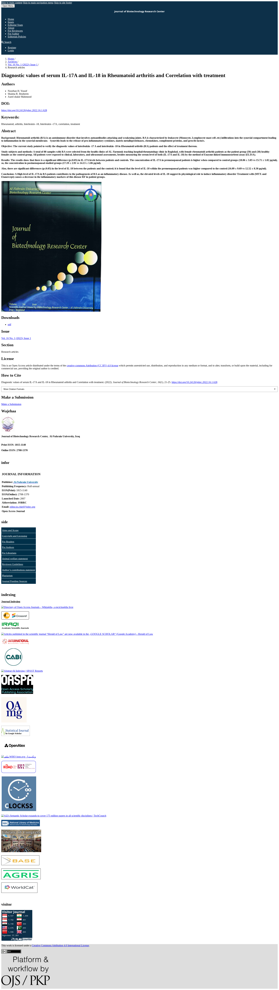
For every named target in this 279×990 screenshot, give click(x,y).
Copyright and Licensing (14, 536)
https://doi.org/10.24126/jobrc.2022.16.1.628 (24, 110)
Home (11, 19)
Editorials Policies (17, 36)
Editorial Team (15, 25)
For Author (13, 33)
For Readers (8, 541)
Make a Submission (11, 404)
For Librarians (9, 553)
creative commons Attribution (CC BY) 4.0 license (92, 365)
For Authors (8, 547)
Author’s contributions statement (18, 570)
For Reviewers (15, 30)
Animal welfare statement (15, 558)
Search (7, 42)
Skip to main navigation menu (38, 2)
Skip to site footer (63, 2)
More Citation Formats (14, 389)
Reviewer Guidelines (12, 564)
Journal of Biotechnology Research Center (139, 11)
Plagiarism (7, 575)
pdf (9, 324)
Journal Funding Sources (14, 581)
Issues (11, 22)
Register (12, 47)
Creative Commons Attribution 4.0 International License (60, 945)
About (11, 28)
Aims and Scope (10, 530)
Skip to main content (11, 2)
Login (11, 50)
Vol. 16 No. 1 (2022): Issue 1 (23, 64)
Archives (13, 61)
